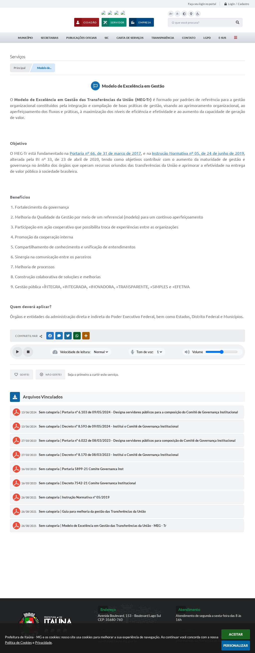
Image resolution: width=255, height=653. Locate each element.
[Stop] (28, 352)
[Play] (17, 352)
